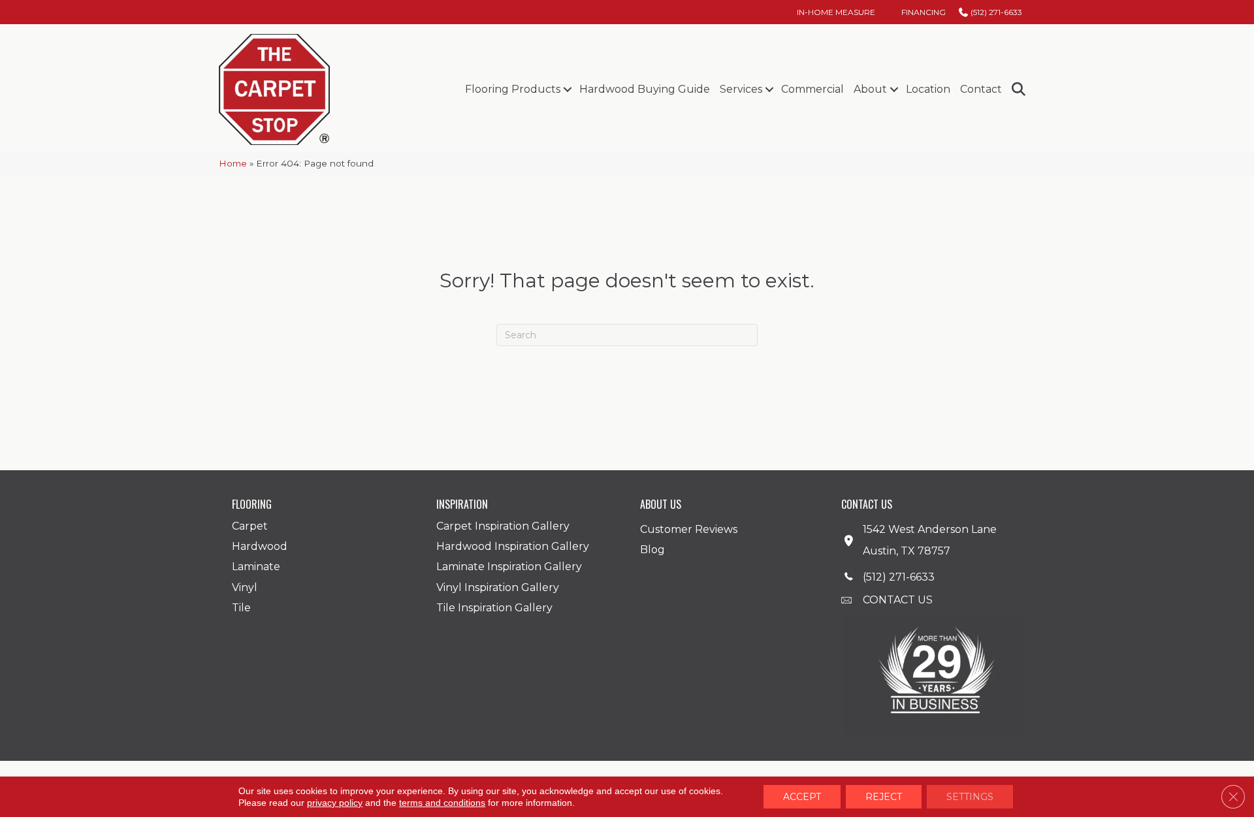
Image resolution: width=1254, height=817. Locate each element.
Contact (981, 89)
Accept (802, 797)
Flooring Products (512, 89)
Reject (883, 797)
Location (928, 89)
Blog (652, 549)
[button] (567, 89)
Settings (969, 797)
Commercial (812, 89)
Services (741, 89)
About (870, 89)
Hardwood (259, 546)
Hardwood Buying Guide (644, 89)
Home (233, 163)
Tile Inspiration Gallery (494, 607)
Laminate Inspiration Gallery (509, 566)
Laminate (256, 566)
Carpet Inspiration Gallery (503, 526)
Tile (241, 607)
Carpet (250, 526)
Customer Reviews (688, 529)
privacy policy (334, 802)
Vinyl (244, 587)
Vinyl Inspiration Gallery (497, 587)
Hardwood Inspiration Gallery (512, 546)
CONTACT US (898, 600)
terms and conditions (442, 802)
